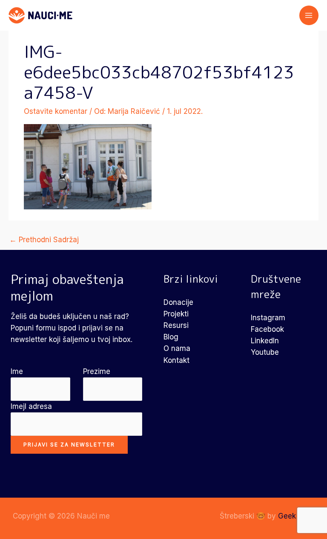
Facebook (267, 329)
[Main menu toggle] (309, 15)
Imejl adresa (31, 406)
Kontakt (176, 360)
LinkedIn (265, 340)
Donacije (178, 302)
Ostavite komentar (55, 111)
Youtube (265, 352)
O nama (177, 348)
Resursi (176, 325)
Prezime (96, 371)
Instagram (268, 317)
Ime (17, 371)
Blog (171, 337)
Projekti (176, 314)
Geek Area (296, 516)
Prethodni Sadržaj (44, 239)
